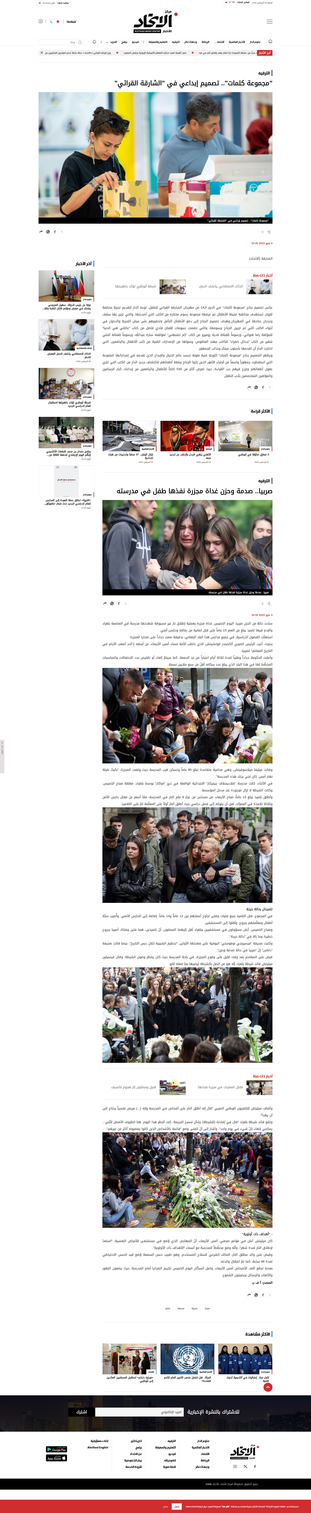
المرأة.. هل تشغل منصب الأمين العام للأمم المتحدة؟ (187, 1379)
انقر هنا (225, 1506)
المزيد (113, 42)
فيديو (135, 42)
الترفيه (175, 42)
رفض (165, 1507)
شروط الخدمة (134, 1467)
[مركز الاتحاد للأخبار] (156, 21)
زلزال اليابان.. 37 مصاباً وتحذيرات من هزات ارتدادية (130, 456)
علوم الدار (255, 42)
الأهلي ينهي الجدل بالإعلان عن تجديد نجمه (190, 456)
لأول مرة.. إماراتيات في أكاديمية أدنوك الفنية (247, 1379)
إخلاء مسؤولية (99, 1441)
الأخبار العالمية (237, 42)
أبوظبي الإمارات (239, 2)
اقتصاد (220, 42)
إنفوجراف (170, 1460)
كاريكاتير (136, 1441)
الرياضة (205, 42)
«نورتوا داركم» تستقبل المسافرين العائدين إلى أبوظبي (130, 1379)
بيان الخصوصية (133, 1460)
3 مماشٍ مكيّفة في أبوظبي (253, 455)
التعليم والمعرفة (158, 42)
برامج (124, 42)
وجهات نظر (190, 42)
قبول (176, 1507)
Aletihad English (97, 1447)
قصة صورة (169, 1467)
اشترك (81, 1412)
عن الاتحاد (136, 1454)
